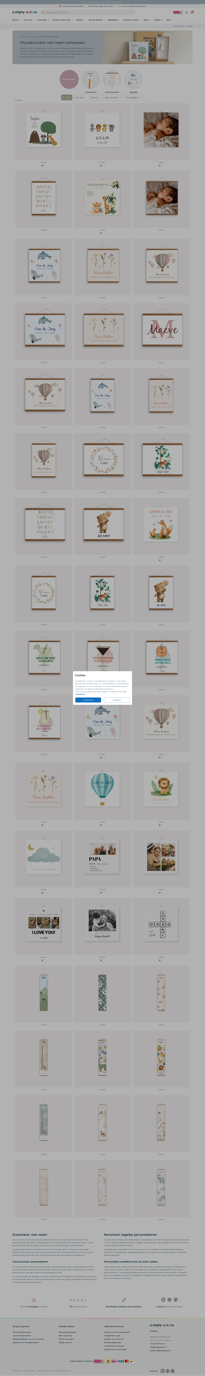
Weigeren (117, 700)
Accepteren (88, 700)
